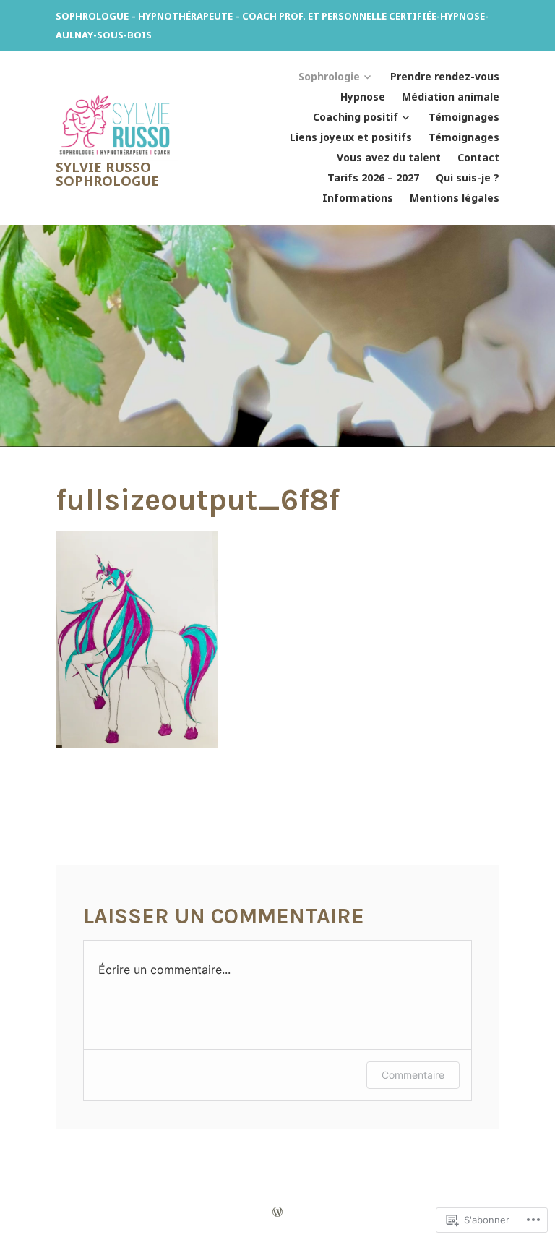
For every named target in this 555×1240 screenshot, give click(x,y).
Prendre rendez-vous (444, 76)
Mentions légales (454, 198)
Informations (357, 198)
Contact (478, 157)
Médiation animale (450, 96)
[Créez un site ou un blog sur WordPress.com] (277, 1212)
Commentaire (413, 1075)
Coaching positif (355, 117)
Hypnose (362, 96)
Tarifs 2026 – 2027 (373, 177)
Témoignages (464, 117)
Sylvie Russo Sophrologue (107, 173)
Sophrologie (329, 76)
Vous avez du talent (389, 157)
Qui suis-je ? (467, 177)
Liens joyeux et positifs (351, 137)
